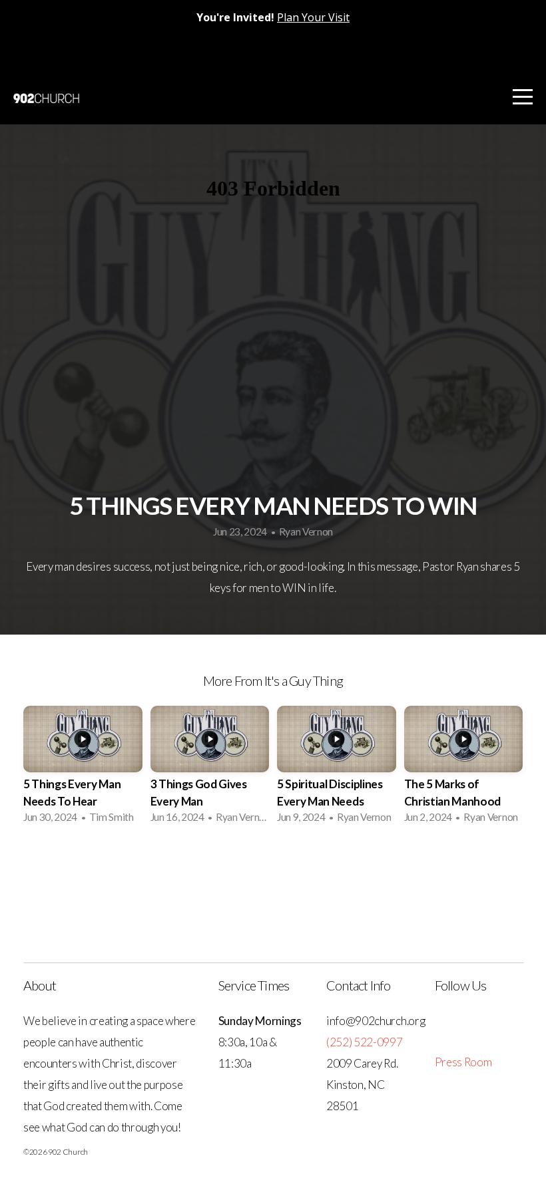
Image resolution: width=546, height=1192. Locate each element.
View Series (273, 870)
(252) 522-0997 (364, 1042)
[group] (82, 768)
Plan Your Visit (313, 17)
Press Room (463, 1062)
